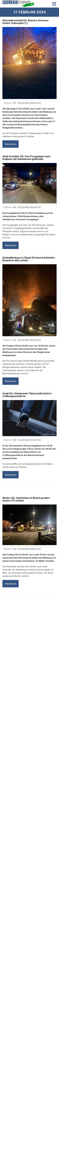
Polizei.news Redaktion (29, 103)
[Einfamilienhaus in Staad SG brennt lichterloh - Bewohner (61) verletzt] (29, 300)
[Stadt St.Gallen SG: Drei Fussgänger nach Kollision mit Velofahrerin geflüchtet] (29, 183)
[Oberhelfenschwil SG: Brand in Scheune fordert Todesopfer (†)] (29, 63)
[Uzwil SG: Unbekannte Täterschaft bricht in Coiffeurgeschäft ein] (29, 418)
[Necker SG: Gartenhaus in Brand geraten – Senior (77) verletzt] (29, 524)
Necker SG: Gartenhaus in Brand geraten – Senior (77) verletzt (26, 499)
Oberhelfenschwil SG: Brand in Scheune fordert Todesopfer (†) (25, 21)
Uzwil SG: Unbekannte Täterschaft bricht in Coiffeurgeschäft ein (27, 395)
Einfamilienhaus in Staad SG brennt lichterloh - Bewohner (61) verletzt (29, 259)
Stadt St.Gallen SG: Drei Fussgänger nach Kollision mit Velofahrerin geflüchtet (26, 157)
